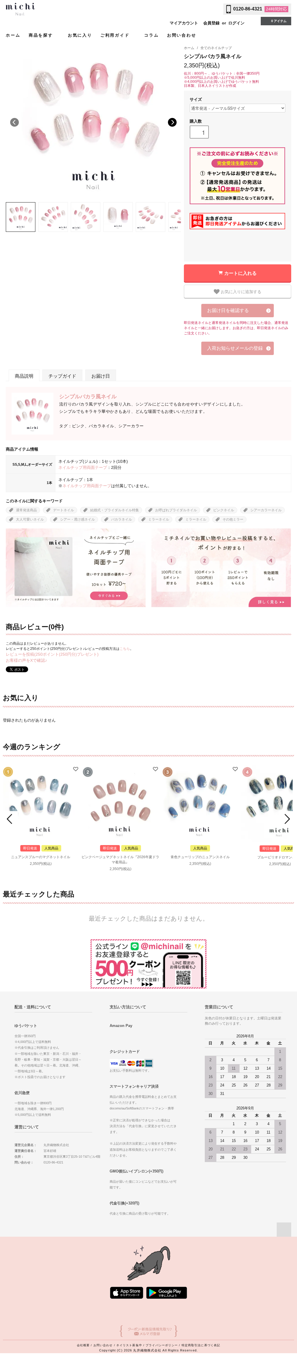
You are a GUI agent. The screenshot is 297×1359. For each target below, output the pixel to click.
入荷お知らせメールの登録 (235, 348)
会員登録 (211, 23)
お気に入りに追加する (240, 291)
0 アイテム (279, 21)
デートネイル (63, 510)
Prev (10, 819)
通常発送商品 (26, 510)
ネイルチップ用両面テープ (82, 467)
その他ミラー (232, 519)
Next (172, 122)
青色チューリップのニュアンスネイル (200, 857)
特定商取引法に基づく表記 (201, 1345)
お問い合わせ (181, 35)
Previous (14, 122)
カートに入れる (240, 273)
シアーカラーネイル (266, 510)
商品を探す (42, 35)
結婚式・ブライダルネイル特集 (114, 510)
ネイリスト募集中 (129, 1345)
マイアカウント (184, 23)
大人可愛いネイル (30, 519)
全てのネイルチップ (216, 48)
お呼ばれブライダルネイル (176, 510)
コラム (151, 35)
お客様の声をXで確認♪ (26, 660)
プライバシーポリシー (162, 1345)
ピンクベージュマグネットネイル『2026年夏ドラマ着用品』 (120, 859)
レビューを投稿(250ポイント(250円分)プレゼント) (52, 654)
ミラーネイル (158, 519)
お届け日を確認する (228, 310)
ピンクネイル (223, 510)
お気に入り (80, 35)
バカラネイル (121, 519)
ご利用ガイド (116, 35)
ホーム (13, 35)
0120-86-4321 (247, 8)
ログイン (236, 23)
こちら (124, 649)
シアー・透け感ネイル (77, 519)
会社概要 (83, 1345)
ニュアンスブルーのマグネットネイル (40, 857)
